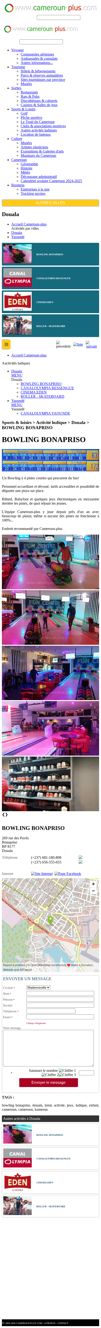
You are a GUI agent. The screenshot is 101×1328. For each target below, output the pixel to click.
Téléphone (10, 1011)
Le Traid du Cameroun (37, 122)
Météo (25, 172)
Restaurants (29, 92)
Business (17, 185)
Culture (16, 139)
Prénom (8, 999)
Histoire (26, 168)
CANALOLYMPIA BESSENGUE (47, 388)
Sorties (16, 88)
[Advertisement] (50, 1269)
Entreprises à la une (35, 189)
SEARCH (28, 17)
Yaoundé (17, 237)
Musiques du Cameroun (38, 156)
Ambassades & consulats (39, 58)
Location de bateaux (36, 134)
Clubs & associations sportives (43, 126)
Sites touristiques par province (43, 80)
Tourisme (18, 67)
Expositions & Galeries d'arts (42, 151)
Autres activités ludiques (39, 130)
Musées (26, 84)
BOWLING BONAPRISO (41, 384)
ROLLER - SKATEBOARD (42, 396)
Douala (16, 233)
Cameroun (19, 160)
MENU (17, 375)
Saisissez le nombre (43, 1071)
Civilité (8, 988)
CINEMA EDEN (34, 392)
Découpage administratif (39, 177)
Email (7, 1017)
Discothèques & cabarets (39, 101)
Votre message (12, 1028)
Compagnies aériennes (37, 54)
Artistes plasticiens (34, 147)
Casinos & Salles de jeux (39, 105)
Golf (24, 113)
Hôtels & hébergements (38, 71)
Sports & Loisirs (23, 109)
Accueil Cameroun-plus (29, 224)
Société (7, 1005)
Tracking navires (33, 193)
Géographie (29, 164)
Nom (6, 993)
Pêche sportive (31, 118)
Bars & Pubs (30, 96)
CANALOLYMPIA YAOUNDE (45, 413)
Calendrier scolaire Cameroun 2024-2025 (51, 181)
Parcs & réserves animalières (42, 75)
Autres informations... (37, 63)
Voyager (17, 50)
